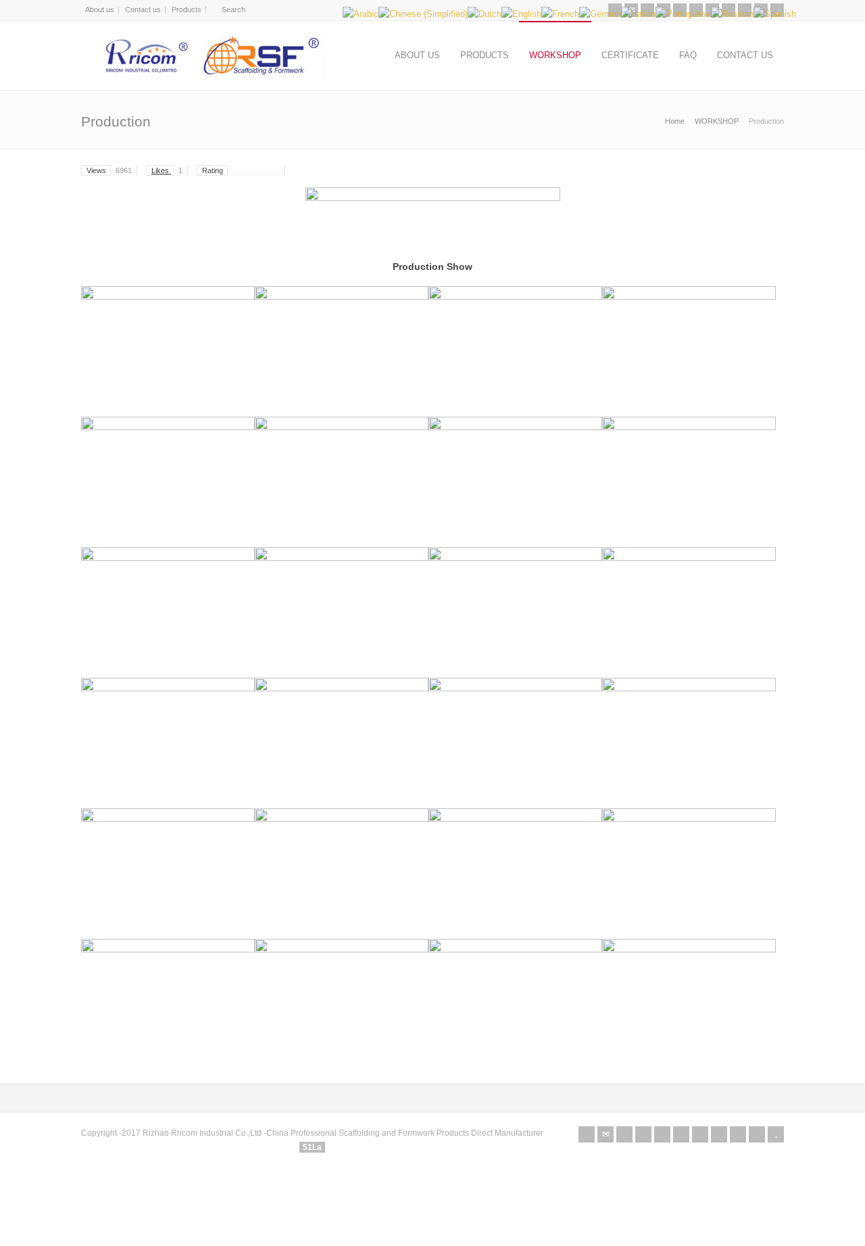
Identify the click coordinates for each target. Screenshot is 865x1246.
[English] (521, 14)
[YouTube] (776, 1134)
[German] (600, 14)
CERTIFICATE (630, 55)
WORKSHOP (555, 55)
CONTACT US (745, 55)
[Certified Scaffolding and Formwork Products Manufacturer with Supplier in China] (210, 55)
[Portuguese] (683, 14)
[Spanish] (774, 14)
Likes (166, 170)
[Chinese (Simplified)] (423, 14)
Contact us (143, 9)
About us (99, 9)
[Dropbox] (757, 1134)
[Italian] (638, 14)
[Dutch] (484, 14)
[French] (560, 14)
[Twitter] (624, 1134)
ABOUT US (417, 55)
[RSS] (586, 1134)
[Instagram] (738, 1134)
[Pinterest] (681, 1134)
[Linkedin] (700, 1134)
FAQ (688, 55)
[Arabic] (360, 14)
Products (186, 9)
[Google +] (662, 1134)
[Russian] (732, 14)
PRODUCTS (484, 55)
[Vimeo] (719, 1134)
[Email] (605, 1134)
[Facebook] (643, 1134)
